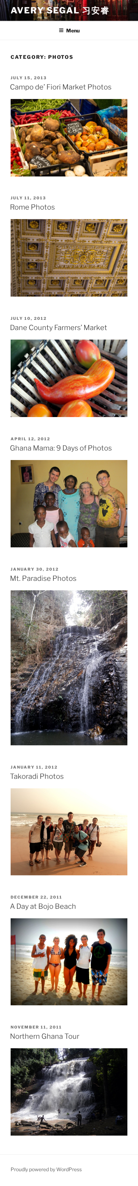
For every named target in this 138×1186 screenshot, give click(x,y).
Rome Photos (32, 207)
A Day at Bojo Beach (43, 906)
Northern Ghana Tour (44, 1036)
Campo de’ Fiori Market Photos (60, 87)
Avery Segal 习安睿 (60, 10)
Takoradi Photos (37, 776)
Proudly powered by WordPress (46, 1169)
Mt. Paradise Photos (43, 578)
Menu (73, 30)
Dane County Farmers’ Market (58, 327)
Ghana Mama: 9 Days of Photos (61, 448)
